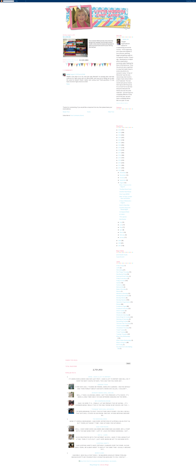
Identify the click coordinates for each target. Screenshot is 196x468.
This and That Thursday (123, 323)
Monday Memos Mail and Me (103, 393)
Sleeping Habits (103, 443)
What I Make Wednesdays (123, 340)
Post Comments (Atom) (77, 115)
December (123, 172)
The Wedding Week (100, 419)
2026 (119, 130)
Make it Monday (121, 289)
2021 (119, 142)
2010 (119, 170)
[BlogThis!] (83, 60)
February (122, 235)
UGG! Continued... (102, 427)
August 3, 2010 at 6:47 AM (77, 74)
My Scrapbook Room (102, 401)
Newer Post (66, 112)
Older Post (111, 112)
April (121, 230)
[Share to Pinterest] (87, 60)
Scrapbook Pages (121, 306)
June (121, 225)
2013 (119, 163)
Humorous (119, 285)
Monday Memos (121, 298)
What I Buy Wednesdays (123, 336)
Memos (118, 291)
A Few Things (120, 265)
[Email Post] (79, 59)
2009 (119, 240)
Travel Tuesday (120, 332)
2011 (119, 168)
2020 (119, 145)
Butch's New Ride (124, 205)
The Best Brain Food (125, 189)
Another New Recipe (125, 192)
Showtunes (119, 313)
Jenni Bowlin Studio (121, 255)
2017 (119, 153)
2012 (119, 165)
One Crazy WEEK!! (124, 194)
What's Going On (121, 342)
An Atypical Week (124, 212)
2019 (119, 147)
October (122, 178)
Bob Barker (122, 219)
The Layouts (123, 217)
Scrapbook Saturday (122, 308)
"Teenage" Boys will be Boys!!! (102, 409)
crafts (118, 268)
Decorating (119, 270)
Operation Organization (123, 302)
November (123, 175)
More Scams (99, 453)
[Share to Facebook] (86, 60)
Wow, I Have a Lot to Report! (99, 377)
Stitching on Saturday (122, 319)
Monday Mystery (121, 300)
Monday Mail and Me (122, 295)
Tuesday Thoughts (121, 334)
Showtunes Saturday (122, 315)
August (122, 183)
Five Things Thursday (122, 272)
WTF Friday (119, 344)
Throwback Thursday (122, 328)
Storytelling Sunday (122, 321)
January (122, 237)
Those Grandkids (70, 61)
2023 (119, 137)
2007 (119, 245)
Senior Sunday (120, 310)
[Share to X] (85, 60)
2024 (119, 135)
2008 (119, 243)
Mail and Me (119, 287)
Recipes (118, 304)
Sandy (68, 74)
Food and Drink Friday (122, 276)
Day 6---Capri (103, 435)
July (121, 222)
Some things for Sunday (123, 317)
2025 (119, 132)
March (122, 232)
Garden (118, 283)
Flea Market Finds (121, 274)
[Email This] (82, 60)
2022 (119, 140)
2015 (119, 158)
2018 (119, 150)
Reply (68, 84)
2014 (119, 160)
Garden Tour (103, 384)
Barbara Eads (126, 39)
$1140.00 (121, 214)
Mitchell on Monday (122, 293)
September (123, 180)
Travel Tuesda (120, 330)
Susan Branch (120, 257)
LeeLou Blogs (104, 465)
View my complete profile (122, 103)
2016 (119, 155)
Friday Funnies (120, 280)
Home (88, 112)
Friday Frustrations (121, 278)
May (121, 227)
